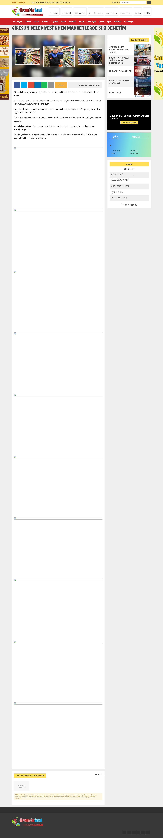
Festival (72, 21)
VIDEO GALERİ (66, 13)
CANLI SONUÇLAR (111, 13)
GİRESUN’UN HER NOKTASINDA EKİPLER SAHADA (50, 2)
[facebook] (124, 832)
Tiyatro (54, 21)
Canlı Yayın (128, 21)
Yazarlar (117, 21)
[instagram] (129, 832)
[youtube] (148, 832)
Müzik (63, 21)
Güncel (28, 21)
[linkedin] (143, 832)
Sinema (45, 21)
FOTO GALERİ (54, 13)
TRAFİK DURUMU (79, 13)
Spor (109, 21)
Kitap (81, 21)
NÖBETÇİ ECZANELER (95, 13)
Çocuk (101, 21)
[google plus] (138, 832)
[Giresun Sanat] (27, 11)
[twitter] (134, 832)
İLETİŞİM (147, 13)
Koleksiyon (91, 21)
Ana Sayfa (17, 21)
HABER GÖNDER (126, 13)
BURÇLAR (138, 13)
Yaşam (36, 21)
